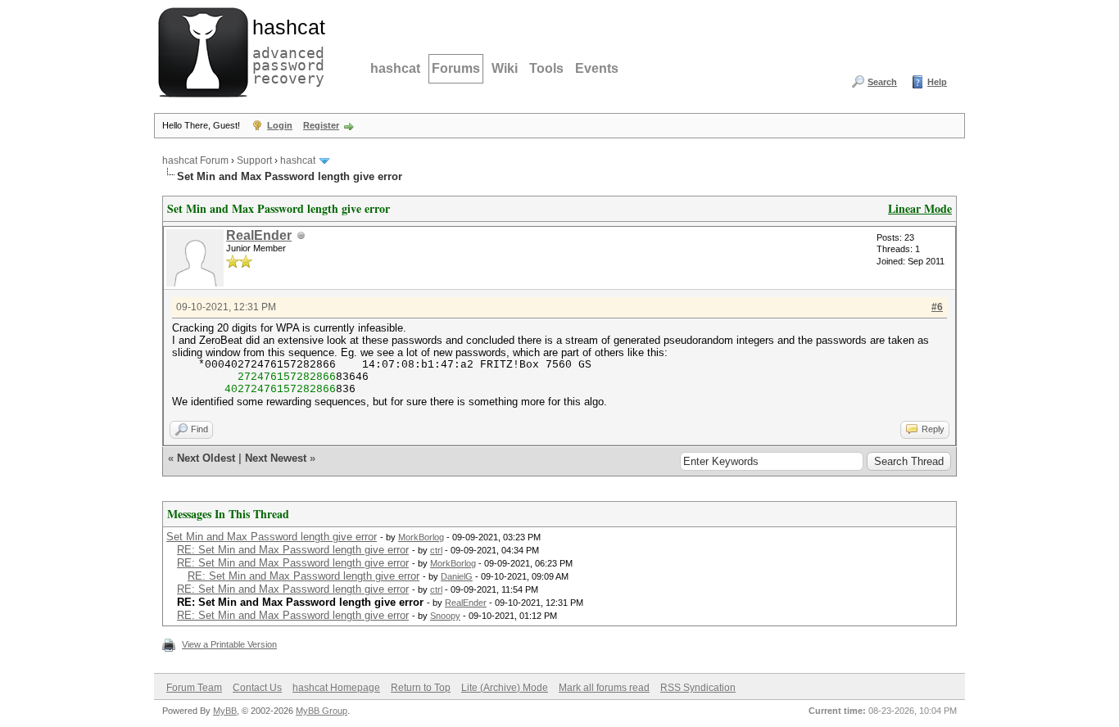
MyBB (225, 711)
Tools (546, 68)
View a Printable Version (229, 644)
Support (254, 160)
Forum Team (194, 687)
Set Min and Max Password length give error (271, 537)
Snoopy (445, 616)
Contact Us (257, 687)
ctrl (436, 550)
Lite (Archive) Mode (504, 687)
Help (937, 82)
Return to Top (421, 687)
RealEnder (259, 235)
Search (882, 82)
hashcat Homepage (336, 687)
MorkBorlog (421, 537)
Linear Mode (920, 208)
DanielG (457, 576)
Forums (456, 68)
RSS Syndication (698, 687)
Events (596, 68)
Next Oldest (206, 458)
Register (321, 125)
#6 (937, 307)
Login (279, 125)
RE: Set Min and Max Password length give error (293, 550)
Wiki (505, 68)
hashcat (395, 68)
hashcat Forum (195, 160)
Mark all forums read (604, 687)
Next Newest (275, 458)
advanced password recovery (285, 50)
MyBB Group (321, 711)
